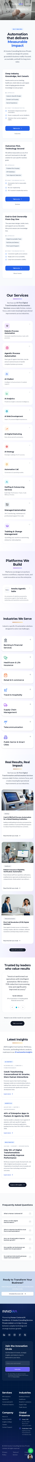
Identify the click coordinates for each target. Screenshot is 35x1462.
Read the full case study (10, 835)
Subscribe (17, 1369)
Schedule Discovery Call (16, 1294)
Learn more (7, 1094)
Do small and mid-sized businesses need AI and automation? (15, 1257)
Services (17, 204)
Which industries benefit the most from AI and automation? (15, 1230)
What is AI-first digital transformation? (11, 1221)
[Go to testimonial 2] (18, 1007)
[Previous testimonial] (12, 1007)
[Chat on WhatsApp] (30, 1450)
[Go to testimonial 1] (16, 1007)
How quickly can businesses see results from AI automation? (14, 1248)
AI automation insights (23, 1052)
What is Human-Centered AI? (13, 1213)
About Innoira (17, 273)
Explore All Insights (16, 1185)
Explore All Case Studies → (17, 950)
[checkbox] (6, 1374)
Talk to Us (16, 128)
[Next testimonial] (23, 1007)
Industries (17, 133)
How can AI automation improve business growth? (14, 1239)
